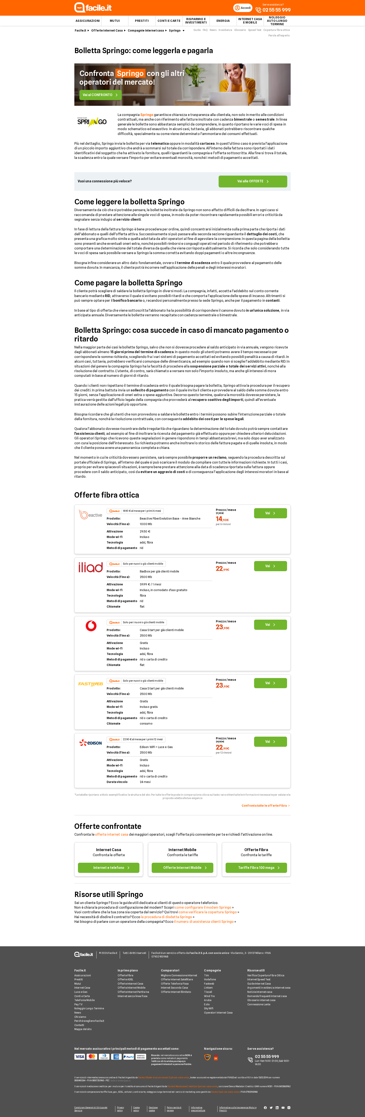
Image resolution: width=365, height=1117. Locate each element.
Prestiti (142, 20)
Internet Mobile (182, 849)
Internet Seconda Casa (174, 987)
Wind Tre (209, 996)
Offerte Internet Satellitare (177, 979)
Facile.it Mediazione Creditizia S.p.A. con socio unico (192, 1086)
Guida (197, 30)
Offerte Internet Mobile (132, 987)
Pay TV (78, 1004)
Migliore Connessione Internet (179, 975)
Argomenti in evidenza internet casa (268, 987)
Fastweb (209, 983)
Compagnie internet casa (146, 30)
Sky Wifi (208, 1008)
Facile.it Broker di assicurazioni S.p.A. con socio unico (163, 1077)
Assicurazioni (88, 20)
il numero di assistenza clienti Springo (204, 922)
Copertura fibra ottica (276, 30)
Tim (206, 975)
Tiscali (208, 991)
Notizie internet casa (259, 991)
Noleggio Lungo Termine (89, 1008)
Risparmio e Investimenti (196, 20)
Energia (223, 20)
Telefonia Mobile (84, 1000)
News (213, 30)
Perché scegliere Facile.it (89, 1020)
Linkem (208, 987)
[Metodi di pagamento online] (110, 1057)
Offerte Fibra (256, 849)
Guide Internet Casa (259, 983)
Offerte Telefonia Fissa (175, 983)
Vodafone (210, 979)
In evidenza (225, 30)
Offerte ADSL (125, 979)
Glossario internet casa (261, 1000)
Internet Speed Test (258, 979)
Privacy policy (120, 1109)
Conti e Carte (169, 20)
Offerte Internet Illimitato (176, 991)
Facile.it (80, 30)
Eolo (207, 1004)
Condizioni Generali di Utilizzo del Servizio (91, 1109)
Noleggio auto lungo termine (277, 21)
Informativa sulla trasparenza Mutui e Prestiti (237, 1109)
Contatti (79, 1025)
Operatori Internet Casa (218, 1012)
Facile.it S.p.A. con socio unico (225, 1092)
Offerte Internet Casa (107, 30)
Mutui (115, 20)
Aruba (207, 1000)
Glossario (240, 30)
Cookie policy (136, 1109)
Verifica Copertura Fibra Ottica (265, 975)
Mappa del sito (83, 1029)
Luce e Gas (80, 991)
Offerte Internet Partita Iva (133, 991)
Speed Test (254, 30)
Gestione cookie (153, 1109)
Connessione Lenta (258, 1004)
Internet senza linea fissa (132, 996)
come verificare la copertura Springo (208, 912)
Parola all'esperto (279, 35)
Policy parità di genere (174, 1109)
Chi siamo (80, 1016)
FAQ (205, 30)
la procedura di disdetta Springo (166, 917)
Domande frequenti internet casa (267, 996)
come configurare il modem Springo (203, 907)
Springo (175, 30)
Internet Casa (108, 849)
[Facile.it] (93, 11)
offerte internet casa (111, 834)
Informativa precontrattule (198, 1109)
